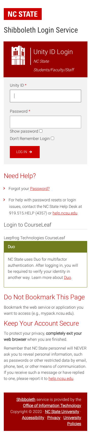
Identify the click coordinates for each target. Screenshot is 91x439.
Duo (67, 277)
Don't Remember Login (30, 138)
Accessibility (33, 417)
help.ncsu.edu (65, 213)
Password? (40, 188)
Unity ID (18, 85)
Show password (24, 131)
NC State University (62, 411)
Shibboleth (25, 399)
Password (20, 111)
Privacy (53, 417)
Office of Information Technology (52, 405)
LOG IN (22, 152)
